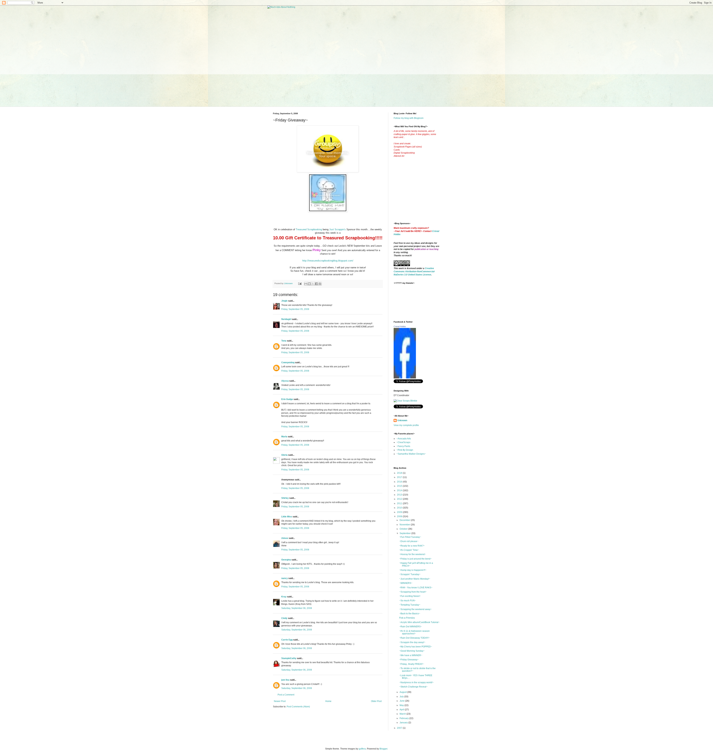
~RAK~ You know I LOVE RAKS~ (415, 587)
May (402, 705)
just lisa (285, 680)
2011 (400, 503)
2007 (400, 728)
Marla (284, 436)
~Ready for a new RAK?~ (412, 545)
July (402, 696)
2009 (400, 512)
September (405, 533)
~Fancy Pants (403, 446)
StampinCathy (288, 658)
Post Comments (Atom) (298, 706)
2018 (400, 473)
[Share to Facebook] (316, 284)
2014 (400, 490)
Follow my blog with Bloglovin (409, 118)
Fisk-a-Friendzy (407, 618)
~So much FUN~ (407, 600)
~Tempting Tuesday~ (409, 605)
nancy (284, 578)
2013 (400, 494)
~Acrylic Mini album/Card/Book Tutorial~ (419, 622)
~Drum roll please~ (409, 541)
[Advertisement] (421, 193)
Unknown (402, 420)
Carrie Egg (287, 639)
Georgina (286, 559)
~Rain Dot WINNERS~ (410, 626)
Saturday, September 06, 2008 (296, 608)
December (405, 520)
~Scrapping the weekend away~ (415, 609)
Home (328, 701)
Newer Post (280, 701)
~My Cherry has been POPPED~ (415, 646)
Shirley (285, 498)
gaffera (362, 748)
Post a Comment (286, 694)
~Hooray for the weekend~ (412, 554)
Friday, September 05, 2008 (295, 309)
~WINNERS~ (405, 583)
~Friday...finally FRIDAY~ (411, 664)
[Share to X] (313, 284)
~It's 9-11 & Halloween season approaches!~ (414, 632)
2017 (400, 477)
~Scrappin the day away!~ (412, 642)
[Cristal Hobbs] (405, 377)
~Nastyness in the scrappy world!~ (416, 682)
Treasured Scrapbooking (309, 229)
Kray (283, 596)
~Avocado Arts (403, 438)
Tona (283, 340)
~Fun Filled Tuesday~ (410, 537)
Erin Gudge (287, 399)
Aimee (284, 538)
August (403, 692)
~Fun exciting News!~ (410, 596)
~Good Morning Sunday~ (412, 651)
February (404, 718)
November (405, 524)
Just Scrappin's (337, 229)
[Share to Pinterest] (320, 284)
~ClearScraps (403, 442)
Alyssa (285, 381)
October (404, 529)
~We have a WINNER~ (410, 655)
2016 (400, 481)
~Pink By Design (404, 450)
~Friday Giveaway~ (409, 659)
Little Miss (286, 516)
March (403, 714)
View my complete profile (406, 425)
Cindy (284, 618)
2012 (400, 499)
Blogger (383, 748)
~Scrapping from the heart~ (413, 592)
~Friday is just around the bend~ (415, 558)
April (402, 709)
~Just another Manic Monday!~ (414, 579)
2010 (400, 507)
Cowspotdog (287, 362)
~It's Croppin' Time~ (409, 550)
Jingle (284, 301)
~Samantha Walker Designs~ (411, 454)
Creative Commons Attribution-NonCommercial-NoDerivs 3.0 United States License (414, 271)
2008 (400, 516)
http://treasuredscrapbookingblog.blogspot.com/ (327, 260)
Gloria (284, 455)
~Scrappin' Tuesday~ (410, 574)
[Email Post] (299, 283)
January (404, 722)
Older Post (376, 701)
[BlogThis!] (309, 284)
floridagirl (286, 319)
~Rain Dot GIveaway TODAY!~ (414, 638)
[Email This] (306, 284)
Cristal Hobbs (400, 326)
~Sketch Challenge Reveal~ (413, 686)
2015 (400, 486)
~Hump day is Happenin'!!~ (413, 570)
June (402, 701)
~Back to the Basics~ (409, 613)
